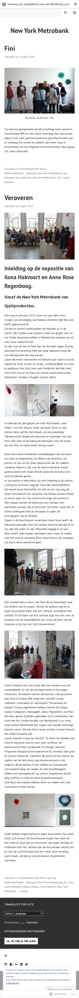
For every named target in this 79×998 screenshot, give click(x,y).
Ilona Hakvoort (23, 177)
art (65, 173)
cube (7, 886)
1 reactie (23, 891)
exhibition (16, 886)
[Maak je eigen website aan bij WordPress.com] (39, 4)
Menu (74, 13)
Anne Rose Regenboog (50, 173)
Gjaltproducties (31, 886)
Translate (32, 922)
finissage (9, 177)
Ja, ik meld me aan (21, 941)
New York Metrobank (44, 177)
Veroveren (18, 197)
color (70, 882)
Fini (9, 48)
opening (51, 878)
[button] (16, 400)
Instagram (5, 964)
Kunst (43, 168)
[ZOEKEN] (65, 12)
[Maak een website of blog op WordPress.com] (5, 955)
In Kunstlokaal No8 (28, 168)
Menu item (11, 964)
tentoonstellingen (14, 173)
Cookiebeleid (12, 983)
